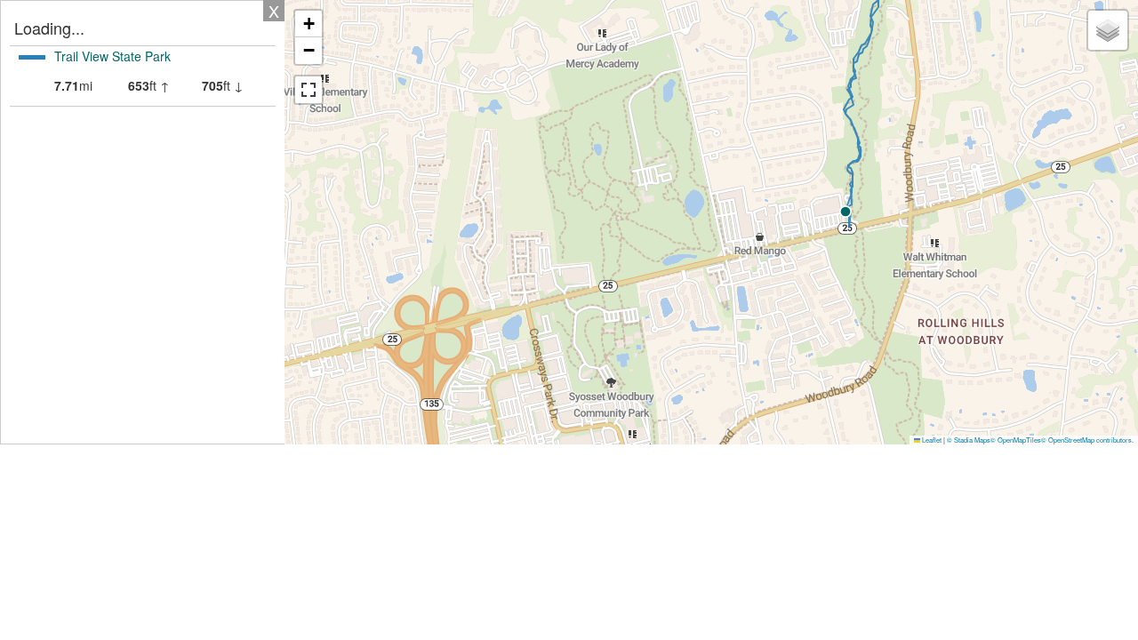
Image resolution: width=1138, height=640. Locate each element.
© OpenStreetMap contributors (1086, 439)
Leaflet (931, 439)
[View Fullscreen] (308, 89)
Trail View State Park (112, 56)
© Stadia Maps (968, 439)
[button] (845, 211)
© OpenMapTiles (1015, 439)
